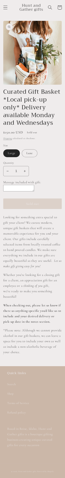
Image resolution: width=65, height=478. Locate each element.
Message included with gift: (22, 182)
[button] (5, 7)
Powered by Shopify (45, 471)
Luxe (29, 153)
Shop (10, 394)
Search (11, 384)
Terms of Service (18, 403)
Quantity (8, 162)
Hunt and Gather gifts (27, 471)
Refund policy (16, 412)
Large (11, 153)
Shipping (7, 138)
